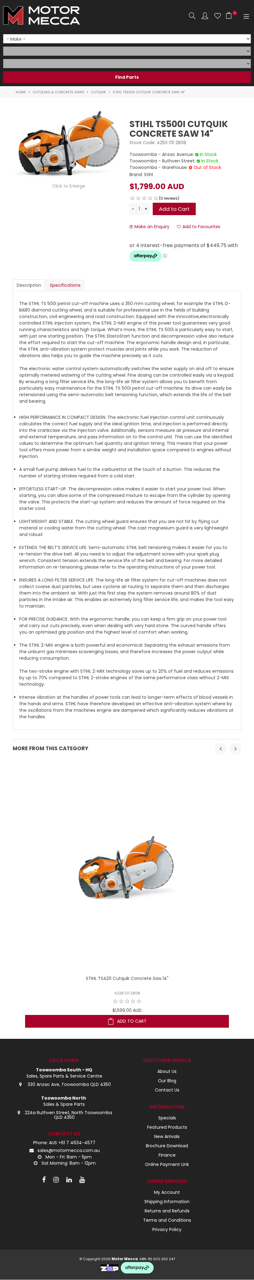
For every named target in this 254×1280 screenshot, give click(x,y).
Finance (167, 1155)
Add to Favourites (201, 226)
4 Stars (150, 198)
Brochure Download (167, 1146)
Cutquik (98, 92)
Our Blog (167, 1081)
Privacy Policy (167, 1229)
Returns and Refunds (167, 1211)
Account (205, 15)
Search (192, 15)
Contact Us (167, 1090)
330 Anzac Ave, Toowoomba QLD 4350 (68, 1084)
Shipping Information (167, 1201)
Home (21, 92)
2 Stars (138, 198)
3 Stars (144, 198)
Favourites (217, 15)
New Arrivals (167, 1136)
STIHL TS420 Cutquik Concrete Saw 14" (127, 978)
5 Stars (156, 198)
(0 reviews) (169, 198)
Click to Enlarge (68, 186)
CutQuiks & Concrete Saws (58, 92)
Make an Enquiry (151, 226)
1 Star (132, 198)
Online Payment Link (167, 1164)
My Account (167, 1192)
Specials (167, 1118)
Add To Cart (132, 1021)
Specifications (65, 285)
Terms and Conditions (167, 1220)
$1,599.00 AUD (127, 1010)
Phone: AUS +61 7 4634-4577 (64, 1142)
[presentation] (220, 749)
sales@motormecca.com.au (68, 1150)
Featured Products (167, 1127)
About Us (167, 1071)
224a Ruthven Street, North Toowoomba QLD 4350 (68, 1114)
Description (29, 285)
